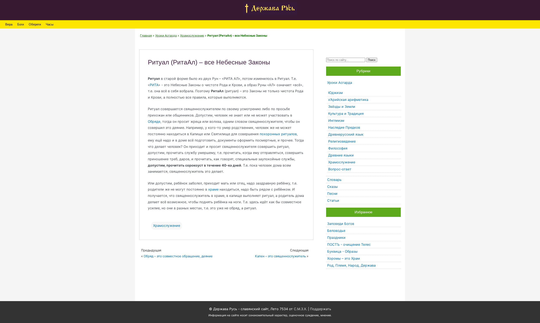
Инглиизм (336, 120)
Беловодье (336, 230)
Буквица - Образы (342, 251)
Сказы (332, 186)
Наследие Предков (344, 127)
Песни (332, 193)
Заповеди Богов (340, 224)
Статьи (333, 200)
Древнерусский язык (345, 134)
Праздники (336, 237)
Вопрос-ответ (339, 169)
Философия (337, 148)
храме (213, 189)
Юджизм (335, 93)
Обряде (154, 121)
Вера (8, 24)
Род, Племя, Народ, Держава (351, 265)
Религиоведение (342, 141)
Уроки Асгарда (166, 35)
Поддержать (320, 309)
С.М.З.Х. (300, 309)
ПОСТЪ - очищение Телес (349, 244)
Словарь (334, 180)
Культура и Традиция (346, 113)
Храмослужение (192, 35)
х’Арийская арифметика (348, 99)
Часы (50, 24)
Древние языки (341, 155)
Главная (146, 35)
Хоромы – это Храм (343, 258)
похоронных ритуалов (278, 134)
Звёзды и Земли (341, 106)
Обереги (35, 24)
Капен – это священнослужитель (280, 256)
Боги (20, 24)
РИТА (154, 85)
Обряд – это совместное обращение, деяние (178, 256)
